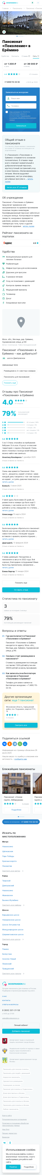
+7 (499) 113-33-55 (12, 82)
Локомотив (7, 866)
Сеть (36, 56)
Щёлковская (7, 851)
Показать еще (21, 583)
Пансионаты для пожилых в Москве (16, 1101)
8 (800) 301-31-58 (11, 1010)
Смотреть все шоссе (11, 939)
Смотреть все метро (11, 871)
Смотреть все (21, 725)
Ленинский (6, 964)
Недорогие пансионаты (11, 1077)
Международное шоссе (12, 929)
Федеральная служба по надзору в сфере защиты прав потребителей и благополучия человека (25, 1051)
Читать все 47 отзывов (16, 187)
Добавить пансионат (21, 1031)
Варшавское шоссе (10, 915)
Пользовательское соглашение (14, 1119)
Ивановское (7, 895)
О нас (4, 996)
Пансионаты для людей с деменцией (16, 1073)
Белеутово (7, 954)
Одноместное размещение (13, 1081)
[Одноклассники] (9, 744)
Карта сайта (7, 1115)
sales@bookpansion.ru (10, 1018)
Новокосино (7, 846)
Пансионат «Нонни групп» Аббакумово (13, 798)
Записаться (21, 125)
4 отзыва (25, 804)
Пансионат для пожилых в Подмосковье (17, 1089)
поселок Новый (9, 959)
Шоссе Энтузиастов (11, 924)
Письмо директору (9, 1133)
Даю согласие (14, 112)
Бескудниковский (30, 345)
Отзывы (26, 56)
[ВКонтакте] (4, 744)
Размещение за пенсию (11, 1085)
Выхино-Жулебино (10, 900)
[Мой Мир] (25, 744)
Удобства (5, 56)
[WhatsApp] (20, 744)
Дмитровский (8, 885)
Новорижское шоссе (11, 920)
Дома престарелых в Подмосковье (16, 1097)
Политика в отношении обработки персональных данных (15, 1124)
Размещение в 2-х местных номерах (20, 371)
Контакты (15, 56)
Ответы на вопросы (10, 1004)
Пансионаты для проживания (16, 377)
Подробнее (16, 810)
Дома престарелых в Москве (14, 1093)
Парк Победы (8, 856)
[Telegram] (15, 744)
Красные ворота (9, 861)
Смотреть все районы (11, 905)
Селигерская (12, 345)
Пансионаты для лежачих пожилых (16, 1069)
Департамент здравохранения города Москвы (23, 1060)
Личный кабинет (21, 1025)
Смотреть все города (11, 973)
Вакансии (5, 1137)
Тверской (6, 880)
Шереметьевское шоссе (13, 934)
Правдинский (8, 968)
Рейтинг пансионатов (10, 1109)
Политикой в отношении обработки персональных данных (22, 118)
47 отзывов (33, 74)
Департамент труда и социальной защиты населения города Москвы (22, 1041)
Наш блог (6, 1129)
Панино (5, 949)
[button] (18, 36)
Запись (21, 822)
